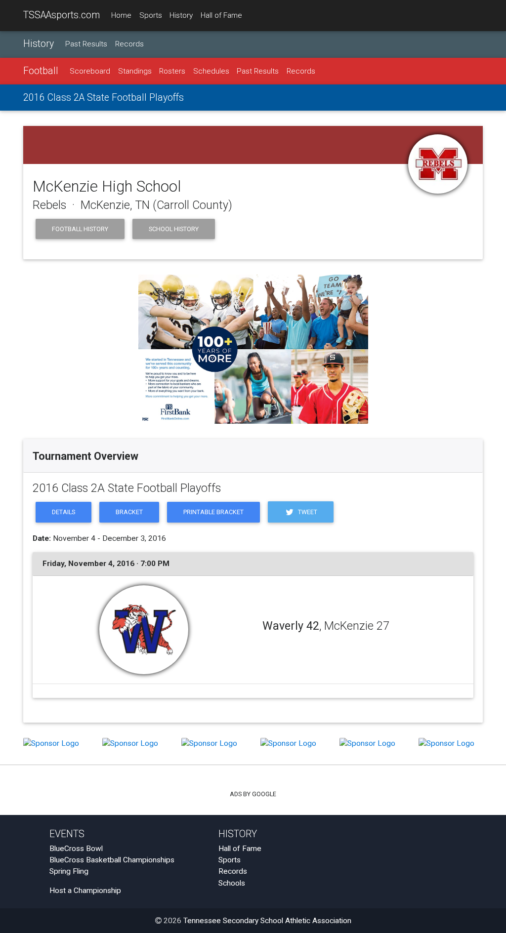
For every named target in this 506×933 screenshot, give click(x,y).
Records (129, 44)
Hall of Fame (221, 15)
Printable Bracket (213, 512)
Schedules (211, 71)
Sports (150, 15)
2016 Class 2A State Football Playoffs (103, 97)
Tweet (306, 512)
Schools (231, 883)
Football (40, 71)
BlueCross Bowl (76, 848)
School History (174, 229)
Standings (135, 71)
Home (121, 15)
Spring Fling (68, 871)
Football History (80, 229)
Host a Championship (85, 890)
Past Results (86, 44)
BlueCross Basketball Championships (111, 859)
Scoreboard (90, 71)
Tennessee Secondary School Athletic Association (267, 920)
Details (63, 512)
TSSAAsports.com (61, 15)
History (181, 15)
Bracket (129, 512)
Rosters (172, 71)
